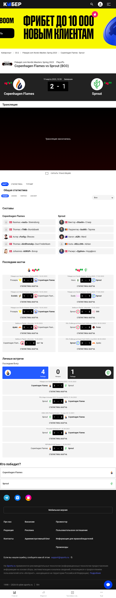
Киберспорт (6, 53)
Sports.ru (11, 566)
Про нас (7, 522)
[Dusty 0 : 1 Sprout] (109, 83)
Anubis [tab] (14, 196)
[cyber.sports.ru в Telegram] (7, 498)
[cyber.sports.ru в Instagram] (29, 498)
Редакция (9, 530)
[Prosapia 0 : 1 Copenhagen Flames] (8, 83)
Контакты (9, 538)
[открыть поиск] (91, 4)
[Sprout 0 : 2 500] (107, 83)
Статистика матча (29, 286)
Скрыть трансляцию (61, 173)
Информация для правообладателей (74, 538)
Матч (4, 184)
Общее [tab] (5, 196)
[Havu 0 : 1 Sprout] (110, 83)
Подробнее (95, 573)
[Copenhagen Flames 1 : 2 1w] (5, 83)
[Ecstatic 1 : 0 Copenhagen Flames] (9, 83)
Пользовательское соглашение (72, 530)
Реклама (29, 530)
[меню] (108, 4)
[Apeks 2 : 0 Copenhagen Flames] (6, 83)
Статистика (16, 184)
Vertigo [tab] (23, 196)
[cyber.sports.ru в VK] (18, 498)
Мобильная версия (58, 510)
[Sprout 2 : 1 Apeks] (104, 83)
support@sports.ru (60, 557)
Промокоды (62, 547)
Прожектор (61, 522)
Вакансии (29, 522)
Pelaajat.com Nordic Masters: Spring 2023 (40, 53)
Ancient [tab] (33, 196)
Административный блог (37, 538)
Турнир (29, 184)
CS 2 (17, 53)
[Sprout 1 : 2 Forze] (106, 83)
